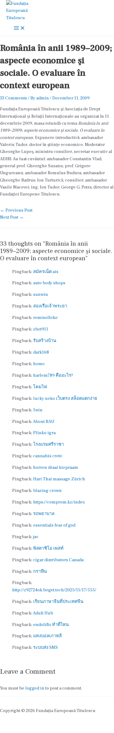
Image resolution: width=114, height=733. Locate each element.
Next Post (12, 217)
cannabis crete (47, 456)
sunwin (40, 294)
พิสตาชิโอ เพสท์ (48, 548)
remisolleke (45, 317)
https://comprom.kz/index (59, 502)
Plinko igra (44, 433)
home (39, 364)
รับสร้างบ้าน (44, 341)
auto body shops (49, 283)
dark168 (41, 352)
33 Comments (13, 98)
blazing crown (47, 490)
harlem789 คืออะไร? (53, 375)
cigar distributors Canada (58, 560)
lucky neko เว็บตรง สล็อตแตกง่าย (65, 398)
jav (35, 537)
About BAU (43, 421)
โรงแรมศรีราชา (48, 444)
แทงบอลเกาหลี (47, 636)
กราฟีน (40, 571)
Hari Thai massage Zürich (59, 479)
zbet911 (40, 329)
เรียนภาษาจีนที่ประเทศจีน (58, 601)
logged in (34, 688)
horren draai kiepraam (55, 467)
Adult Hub (43, 613)
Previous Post (16, 210)
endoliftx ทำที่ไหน (51, 625)
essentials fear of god (54, 525)
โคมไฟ (40, 387)
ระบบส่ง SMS (45, 647)
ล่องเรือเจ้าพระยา (50, 306)
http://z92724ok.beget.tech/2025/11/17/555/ (54, 590)
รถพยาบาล (43, 514)
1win (38, 410)
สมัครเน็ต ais (45, 272)
